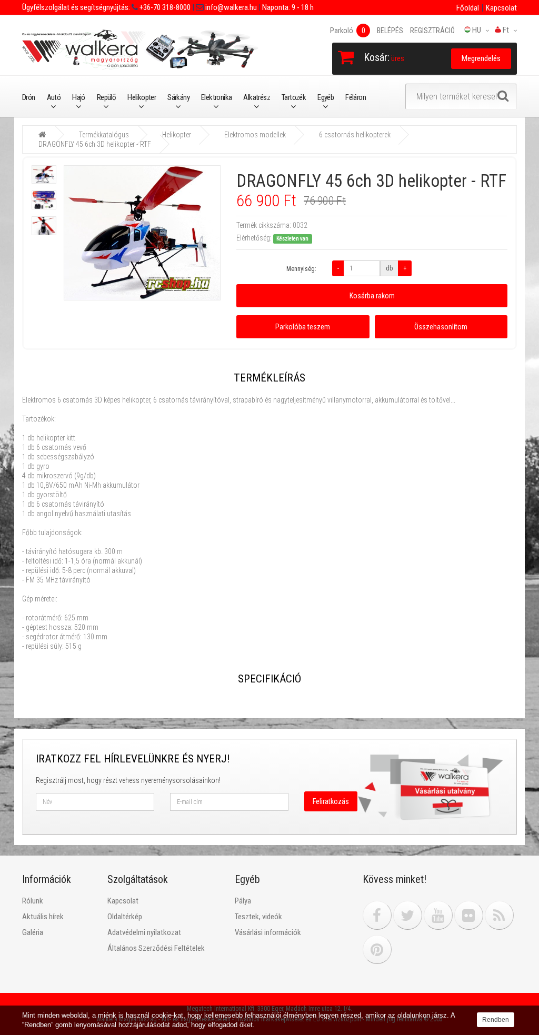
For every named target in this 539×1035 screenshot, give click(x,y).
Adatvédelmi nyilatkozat (144, 932)
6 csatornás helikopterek (355, 134)
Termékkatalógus (104, 134)
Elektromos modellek (255, 134)
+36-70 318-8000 (164, 7)
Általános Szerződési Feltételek (156, 948)
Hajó (78, 97)
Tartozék (294, 97)
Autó (54, 97)
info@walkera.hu (230, 7)
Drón (28, 97)
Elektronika (216, 97)
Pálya (243, 901)
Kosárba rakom (372, 296)
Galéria (32, 932)
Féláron (355, 97)
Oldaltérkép (124, 916)
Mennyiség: (301, 269)
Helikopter (141, 97)
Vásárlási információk (268, 932)
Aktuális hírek (43, 916)
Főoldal (467, 8)
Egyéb (325, 97)
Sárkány (178, 97)
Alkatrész (256, 97)
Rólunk (32, 901)
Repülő (106, 97)
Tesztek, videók (258, 916)
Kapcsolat (501, 8)
